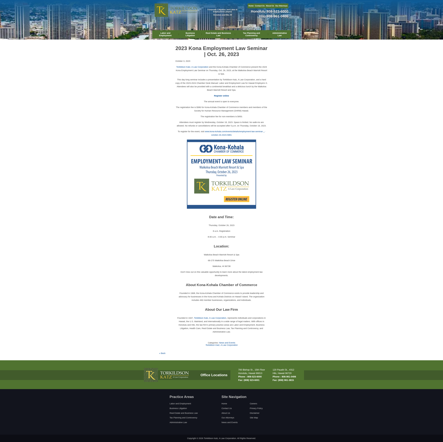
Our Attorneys (281, 6)
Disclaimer (254, 413)
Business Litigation (190, 34)
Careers (253, 403)
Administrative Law (279, 34)
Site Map (254, 418)
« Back (162, 353)
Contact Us (260, 6)
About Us (270, 6)
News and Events (227, 343)
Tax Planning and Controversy (251, 34)
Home (251, 6)
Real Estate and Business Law (218, 34)
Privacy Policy (256, 408)
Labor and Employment (165, 34)
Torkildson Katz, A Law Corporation (192, 67)
